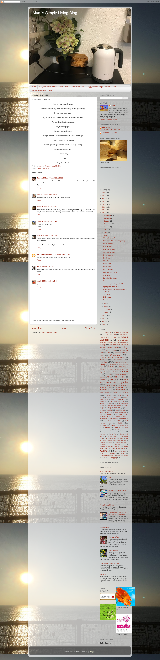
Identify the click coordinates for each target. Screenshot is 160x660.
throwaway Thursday (120, 442)
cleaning (102, 360)
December (107, 215)
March (106, 306)
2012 (104, 316)
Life (115, 403)
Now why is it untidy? (110, 272)
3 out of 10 (103, 337)
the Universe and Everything (114, 438)
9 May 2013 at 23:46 (50, 194)
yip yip (103, 457)
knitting (102, 403)
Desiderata (110, 367)
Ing (110, 477)
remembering (106, 430)
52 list (113, 337)
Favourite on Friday (120, 375)
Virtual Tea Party (118, 448)
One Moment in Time (119, 416)
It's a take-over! (108, 269)
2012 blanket (111, 334)
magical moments (114, 408)
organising (124, 418)
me (117, 410)
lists (103, 405)
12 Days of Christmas (121, 332)
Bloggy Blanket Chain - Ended (41, 90)
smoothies (102, 434)
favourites (102, 377)
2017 (104, 201)
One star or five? (109, 249)
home (125, 392)
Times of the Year (77, 87)
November (107, 218)
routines (126, 430)
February (107, 309)
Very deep (106, 294)
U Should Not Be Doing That (111, 129)
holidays (115, 392)
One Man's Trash (114, 537)
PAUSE (119, 421)
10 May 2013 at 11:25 (50, 236)
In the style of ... (108, 243)
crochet (103, 362)
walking (104, 451)
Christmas (115, 355)
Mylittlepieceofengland (45, 254)
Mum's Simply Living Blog (55, 13)
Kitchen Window (117, 401)
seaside (114, 432)
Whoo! (105, 261)
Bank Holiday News (110, 278)
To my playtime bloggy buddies (114, 284)
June (106, 232)
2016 (104, 204)
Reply (39, 188)
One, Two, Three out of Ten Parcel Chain (53, 87)
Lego (110, 403)
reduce (126, 427)
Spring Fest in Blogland (111, 287)
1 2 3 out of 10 (107, 332)
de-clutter (113, 364)
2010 (104, 321)
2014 (104, 210)
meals (122, 410)
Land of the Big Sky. (109, 133)
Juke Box (112, 399)
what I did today (107, 453)
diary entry (122, 367)
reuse (117, 430)
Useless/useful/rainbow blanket (109, 446)
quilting (113, 425)
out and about (108, 421)
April (105, 303)
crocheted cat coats (120, 362)
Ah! (118, 340)
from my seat (110, 382)
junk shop (121, 399)
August (106, 227)
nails (101, 414)
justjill (39, 281)
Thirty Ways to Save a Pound (110, 563)
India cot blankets (113, 397)
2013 (104, 213)
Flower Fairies (120, 377)
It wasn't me (107, 246)
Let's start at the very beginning (114, 241)
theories (102, 442)
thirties (110, 442)
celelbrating (118, 352)
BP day (122, 350)
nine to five (106, 127)
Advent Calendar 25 (106, 471)
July (105, 230)
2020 (104, 193)
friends (112, 379)
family (125, 371)
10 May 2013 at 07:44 (49, 221)
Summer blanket (113, 436)
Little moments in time (114, 405)
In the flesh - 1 (108, 266)
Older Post (90, 328)
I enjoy (119, 395)
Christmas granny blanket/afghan (112, 357)
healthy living (120, 389)
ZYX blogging (112, 457)
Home (33, 87)
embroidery (115, 372)
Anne (39, 207)
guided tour (119, 387)
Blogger (92, 652)
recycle (117, 427)
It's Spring (106, 258)
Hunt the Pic (110, 395)
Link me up (107, 297)
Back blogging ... (105, 527)
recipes (107, 427)
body (107, 350)
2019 (104, 195)
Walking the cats (109, 252)
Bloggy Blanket (113, 347)
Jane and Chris (42, 178)
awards (123, 342)
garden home (110, 385)
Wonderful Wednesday (106, 455)
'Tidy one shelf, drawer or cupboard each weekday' (117, 513)
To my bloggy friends (107, 505)
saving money (105, 432)
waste (116, 451)
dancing (102, 364)
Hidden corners (104, 392)
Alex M (39, 194)
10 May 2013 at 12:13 (62, 254)
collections (118, 360)
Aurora (39, 236)
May (105, 235)
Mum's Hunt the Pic (106, 412)
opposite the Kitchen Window (109, 418)
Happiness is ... (105, 389)
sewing (122, 432)
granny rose (122, 385)
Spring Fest (112, 434)
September (108, 224)
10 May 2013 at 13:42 (47, 266)
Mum (113, 105)
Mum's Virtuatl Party (120, 412)
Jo (38, 266)
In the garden (113, 550)
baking (102, 345)
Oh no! (105, 281)
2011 (104, 318)
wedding (123, 451)
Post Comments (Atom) (49, 332)
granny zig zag (105, 387)
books (113, 350)
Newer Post (37, 328)
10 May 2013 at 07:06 (49, 207)
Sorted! (105, 300)
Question (103, 574)
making (109, 410)
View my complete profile (108, 119)
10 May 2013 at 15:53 (49, 281)
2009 (104, 324)
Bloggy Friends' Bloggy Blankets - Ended (101, 87)
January (107, 312)
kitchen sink (103, 401)
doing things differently (116, 369)
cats (108, 352)
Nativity (109, 414)
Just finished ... (108, 275)
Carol (39, 221)
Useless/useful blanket (110, 444)
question (46, 168)
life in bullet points (123, 403)
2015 (104, 207)
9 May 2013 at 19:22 (56, 178)
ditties (102, 369)
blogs (125, 347)
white (122, 453)
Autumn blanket (114, 342)
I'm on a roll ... (108, 255)
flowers (102, 380)
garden (124, 382)
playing (39, 168)
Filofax (109, 377)
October (107, 221)
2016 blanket (123, 334)
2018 (104, 198)
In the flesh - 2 (108, 264)
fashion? (108, 374)
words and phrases (122, 455)
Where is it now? (109, 238)
